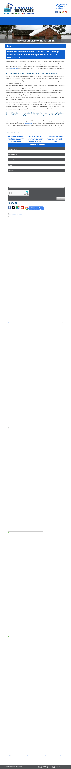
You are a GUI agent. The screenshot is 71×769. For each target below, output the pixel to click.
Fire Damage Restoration (45, 758)
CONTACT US (55, 767)
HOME (38, 766)
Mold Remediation (60, 758)
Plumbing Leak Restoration (27, 759)
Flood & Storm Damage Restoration (10, 759)
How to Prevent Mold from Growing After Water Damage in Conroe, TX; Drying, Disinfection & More (15, 139)
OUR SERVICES (55, 766)
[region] (35, 34)
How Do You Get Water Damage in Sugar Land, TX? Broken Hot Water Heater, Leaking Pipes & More (35, 139)
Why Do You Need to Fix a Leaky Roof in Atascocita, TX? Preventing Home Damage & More (55, 139)
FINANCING (39, 767)
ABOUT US (45, 766)
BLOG (47, 767)
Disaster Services (14, 68)
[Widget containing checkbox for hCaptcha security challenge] (18, 193)
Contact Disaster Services (25, 127)
